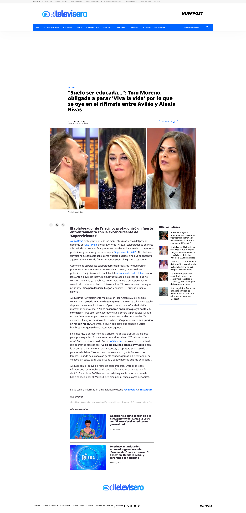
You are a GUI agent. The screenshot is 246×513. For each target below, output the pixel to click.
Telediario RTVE (47, 2)
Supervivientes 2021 (125, 252)
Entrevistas (160, 27)
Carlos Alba (85, 402)
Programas (122, 27)
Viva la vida (91, 244)
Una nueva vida (145, 2)
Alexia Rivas (76, 241)
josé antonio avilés (99, 402)
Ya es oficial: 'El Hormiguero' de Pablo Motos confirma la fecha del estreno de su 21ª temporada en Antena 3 (183, 265)
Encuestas (146, 27)
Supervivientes (93, 27)
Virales (134, 27)
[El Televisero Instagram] (131, 506)
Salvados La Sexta (131, 2)
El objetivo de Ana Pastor (113, 2)
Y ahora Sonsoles (61, 2)
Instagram (146, 389)
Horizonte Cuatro (76, 2)
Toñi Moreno (116, 341)
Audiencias (108, 27)
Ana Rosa (156, 2)
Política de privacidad (50, 506)
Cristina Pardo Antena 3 (93, 2)
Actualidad (68, 27)
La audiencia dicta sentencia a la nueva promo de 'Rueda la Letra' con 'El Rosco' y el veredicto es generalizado (130, 420)
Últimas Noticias (51, 27)
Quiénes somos (99, 506)
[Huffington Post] (192, 13)
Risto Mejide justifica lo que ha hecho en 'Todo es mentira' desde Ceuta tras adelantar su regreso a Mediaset (183, 293)
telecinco (125, 402)
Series (79, 27)
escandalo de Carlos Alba (129, 273)
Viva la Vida (147, 402)
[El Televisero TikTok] (139, 506)
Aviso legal (37, 506)
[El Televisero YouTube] (135, 506)
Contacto (109, 506)
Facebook (129, 389)
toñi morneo (136, 402)
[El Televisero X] (128, 506)
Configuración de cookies (69, 506)
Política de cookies (86, 506)
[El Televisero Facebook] (124, 506)
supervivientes (114, 402)
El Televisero (78, 122)
